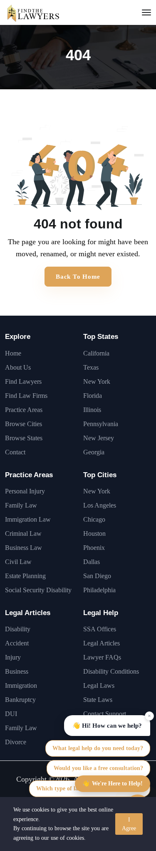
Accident (17, 643)
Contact (15, 452)
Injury (13, 657)
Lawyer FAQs (102, 657)
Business (16, 671)
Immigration (21, 685)
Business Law (23, 547)
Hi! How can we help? (107, 725)
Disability (17, 629)
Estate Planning (25, 575)
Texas (91, 367)
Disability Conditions (111, 671)
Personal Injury (25, 491)
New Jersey (98, 437)
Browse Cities (23, 423)
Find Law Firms (26, 395)
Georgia (93, 452)
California (96, 353)
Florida (92, 395)
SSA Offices (99, 629)
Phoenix (94, 547)
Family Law (21, 505)
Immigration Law (28, 519)
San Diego (97, 575)
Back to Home (78, 276)
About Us (18, 367)
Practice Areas (23, 409)
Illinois (92, 409)
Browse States (23, 437)
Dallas (91, 561)
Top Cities (99, 475)
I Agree (129, 824)
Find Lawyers (23, 381)
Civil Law (18, 561)
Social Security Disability (38, 589)
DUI (11, 713)
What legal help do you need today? (97, 748)
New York (96, 381)
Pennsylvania (100, 423)
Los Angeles (99, 505)
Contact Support (104, 713)
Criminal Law (23, 533)
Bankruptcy (20, 699)
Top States (100, 337)
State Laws (97, 699)
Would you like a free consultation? (98, 768)
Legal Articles (27, 613)
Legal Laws (98, 685)
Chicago (94, 519)
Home (13, 353)
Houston (94, 533)
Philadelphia (99, 589)
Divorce (15, 742)
